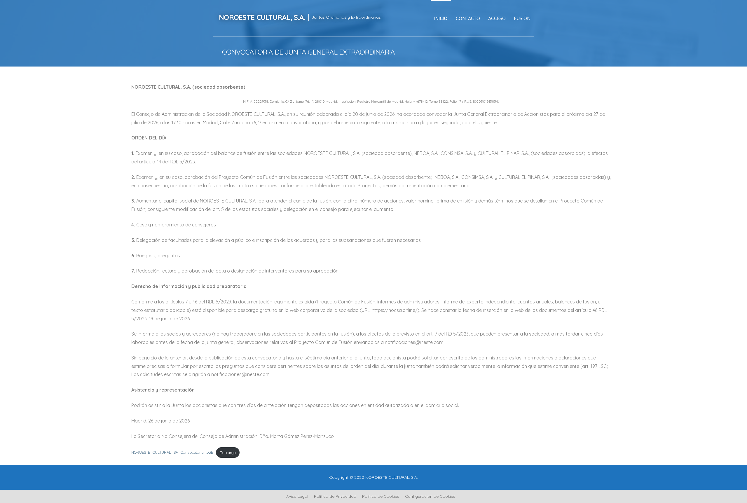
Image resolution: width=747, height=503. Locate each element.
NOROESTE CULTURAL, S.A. (262, 17)
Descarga (228, 452)
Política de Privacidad (335, 496)
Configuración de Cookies (430, 496)
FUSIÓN (522, 18)
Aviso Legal (297, 496)
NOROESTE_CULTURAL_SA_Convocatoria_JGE (172, 452)
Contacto (468, 18)
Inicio (441, 18)
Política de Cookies (380, 496)
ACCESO (497, 18)
